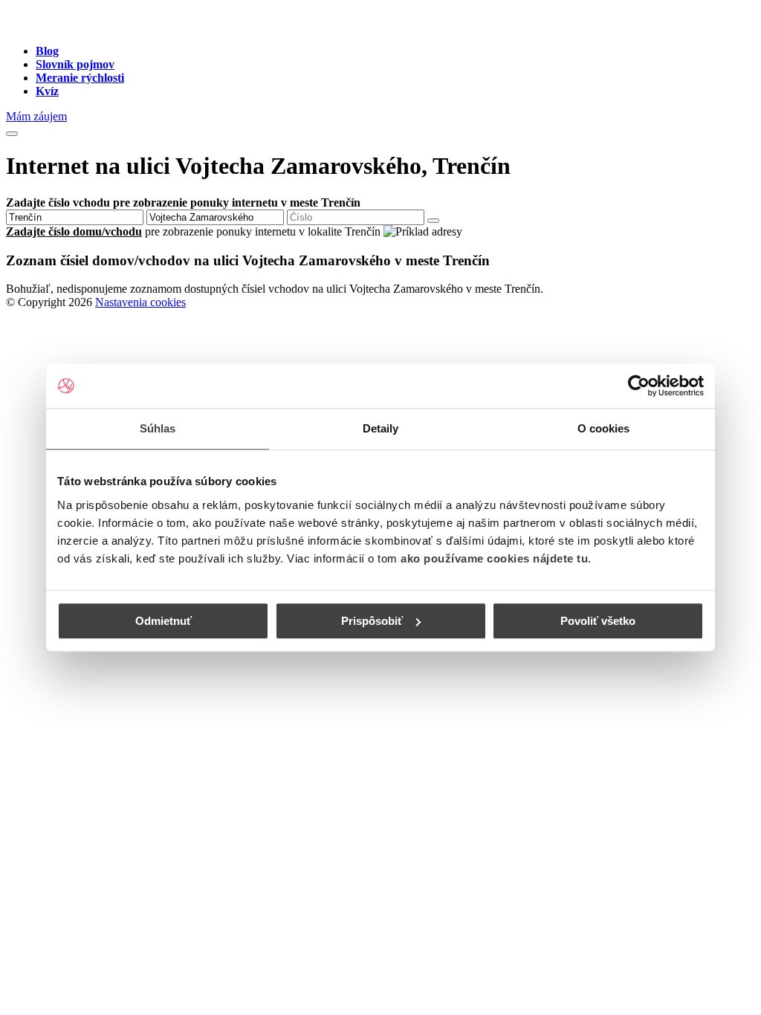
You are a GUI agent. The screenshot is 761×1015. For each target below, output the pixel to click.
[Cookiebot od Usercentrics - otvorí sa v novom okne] (639, 385)
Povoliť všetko (597, 620)
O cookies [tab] (603, 428)
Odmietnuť (163, 620)
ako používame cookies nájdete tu (494, 558)
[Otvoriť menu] (12, 134)
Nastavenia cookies (140, 302)
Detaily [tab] (381, 428)
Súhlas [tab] (158, 428)
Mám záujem (36, 116)
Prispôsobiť (372, 620)
